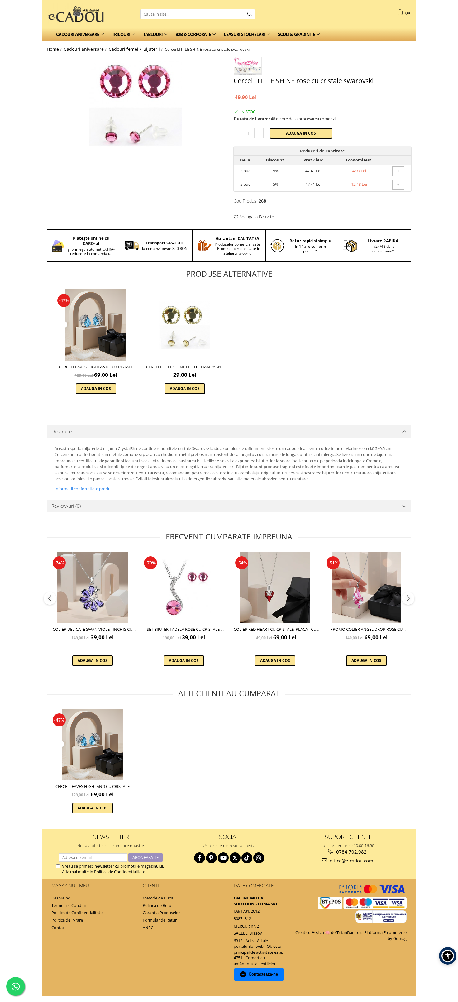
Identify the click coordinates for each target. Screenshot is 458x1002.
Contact (58, 927)
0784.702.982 (351, 852)
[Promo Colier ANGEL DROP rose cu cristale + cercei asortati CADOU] (366, 587)
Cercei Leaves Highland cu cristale (96, 367)
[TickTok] (246, 857)
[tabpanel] (135, 104)
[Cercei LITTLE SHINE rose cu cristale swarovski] (135, 104)
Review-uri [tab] (66, 506)
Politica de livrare (67, 920)
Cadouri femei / (125, 49)
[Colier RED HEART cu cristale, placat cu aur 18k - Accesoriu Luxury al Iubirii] (275, 587)
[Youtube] (223, 857)
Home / (55, 49)
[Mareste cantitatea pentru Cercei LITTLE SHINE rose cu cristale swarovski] (259, 133)
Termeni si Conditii (68, 905)
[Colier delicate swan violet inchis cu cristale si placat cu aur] (92, 587)
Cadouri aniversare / (86, 49)
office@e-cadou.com (350, 860)
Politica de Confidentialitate (119, 872)
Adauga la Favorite (256, 217)
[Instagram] (258, 857)
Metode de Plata (158, 898)
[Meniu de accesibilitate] (447, 956)
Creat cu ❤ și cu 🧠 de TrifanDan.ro (327, 932)
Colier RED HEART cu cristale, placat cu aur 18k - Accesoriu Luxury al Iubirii (275, 629)
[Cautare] (249, 14)
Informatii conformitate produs (83, 488)
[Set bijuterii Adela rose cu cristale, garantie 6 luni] (183, 587)
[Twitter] (235, 857)
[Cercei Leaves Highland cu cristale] (96, 325)
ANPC (148, 927)
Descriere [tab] (61, 431)
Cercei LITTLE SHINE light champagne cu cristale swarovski (184, 367)
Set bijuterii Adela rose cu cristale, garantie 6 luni (184, 629)
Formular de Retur (160, 920)
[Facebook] (199, 857)
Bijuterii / (153, 49)
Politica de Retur (158, 905)
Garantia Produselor (161, 912)
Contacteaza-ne (263, 974)
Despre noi (61, 898)
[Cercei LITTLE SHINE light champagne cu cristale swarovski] (184, 325)
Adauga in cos (301, 133)
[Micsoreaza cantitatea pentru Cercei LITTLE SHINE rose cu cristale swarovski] (238, 133)
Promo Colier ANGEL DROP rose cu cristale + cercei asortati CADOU (366, 629)
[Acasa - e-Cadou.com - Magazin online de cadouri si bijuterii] (78, 14)
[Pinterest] (211, 857)
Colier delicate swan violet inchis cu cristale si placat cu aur (92, 629)
